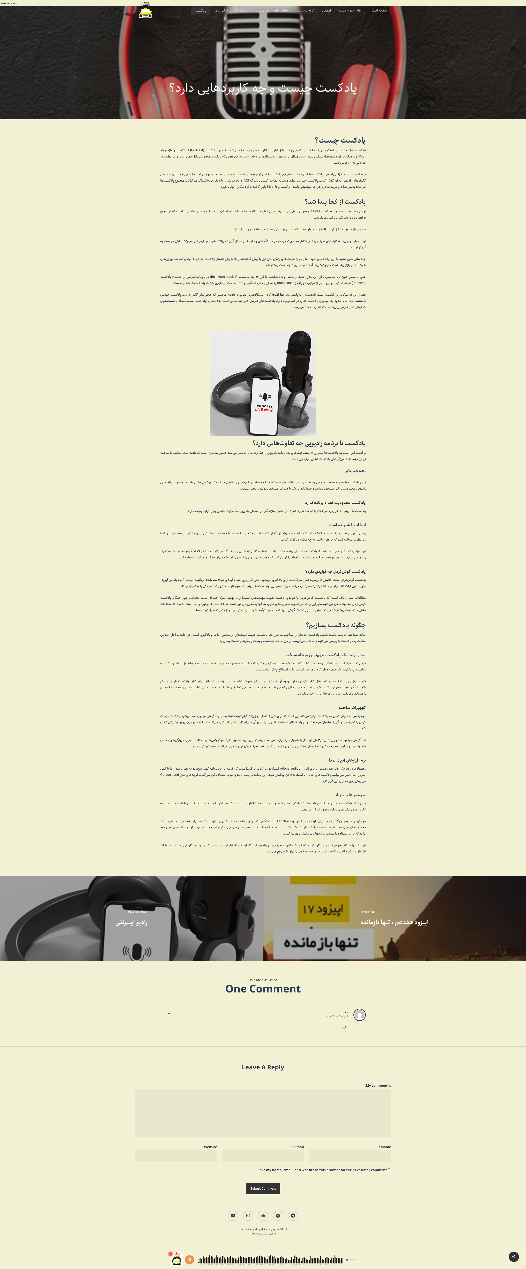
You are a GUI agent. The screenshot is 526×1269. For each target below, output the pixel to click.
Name (384, 1147)
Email (298, 1147)
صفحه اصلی (379, 10)
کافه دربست (306, 10)
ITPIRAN (254, 1234)
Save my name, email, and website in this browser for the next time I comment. (321, 1170)
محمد (344, 1012)
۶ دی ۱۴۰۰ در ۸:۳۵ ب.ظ (336, 1016)
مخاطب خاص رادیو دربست (272, 10)
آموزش (326, 10)
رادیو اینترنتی (312, 150)
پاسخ (170, 1013)
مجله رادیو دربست (351, 10)
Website (210, 1147)
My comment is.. (377, 1085)
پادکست (200, 10)
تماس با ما (221, 10)
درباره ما (241, 10)
